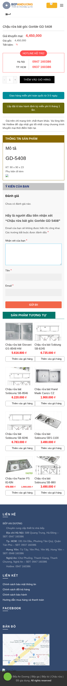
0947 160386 (41, 61)
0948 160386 (16, 553)
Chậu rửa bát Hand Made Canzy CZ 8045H (46, 393)
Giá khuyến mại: (13, 36)
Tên (8, 270)
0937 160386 (41, 67)
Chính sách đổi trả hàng (16, 589)
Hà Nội (21, 61)
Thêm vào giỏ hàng (37, 79)
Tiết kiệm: (8, 44)
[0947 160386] (8, 677)
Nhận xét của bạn (16, 240)
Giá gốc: (7, 40)
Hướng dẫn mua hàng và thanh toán (23, 599)
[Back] (8, 14)
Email (9, 285)
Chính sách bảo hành (15, 594)
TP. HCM (21, 67)
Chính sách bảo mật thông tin (19, 584)
